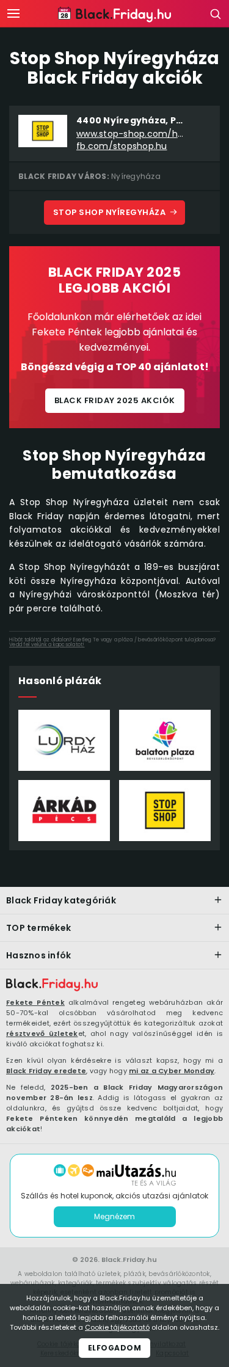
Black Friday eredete (46, 1071)
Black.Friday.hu (129, 1259)
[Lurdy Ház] (64, 740)
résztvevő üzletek (42, 1033)
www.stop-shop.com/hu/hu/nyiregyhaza (131, 134)
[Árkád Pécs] (64, 810)
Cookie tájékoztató (117, 1327)
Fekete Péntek (35, 1002)
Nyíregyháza (136, 176)
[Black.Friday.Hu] (114, 15)
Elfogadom (115, 1348)
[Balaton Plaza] (165, 740)
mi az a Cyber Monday (171, 1071)
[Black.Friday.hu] (52, 985)
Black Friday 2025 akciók (114, 400)
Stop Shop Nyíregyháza (109, 212)
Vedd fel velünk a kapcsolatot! (47, 644)
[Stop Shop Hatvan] (165, 810)
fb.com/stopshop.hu (121, 146)
